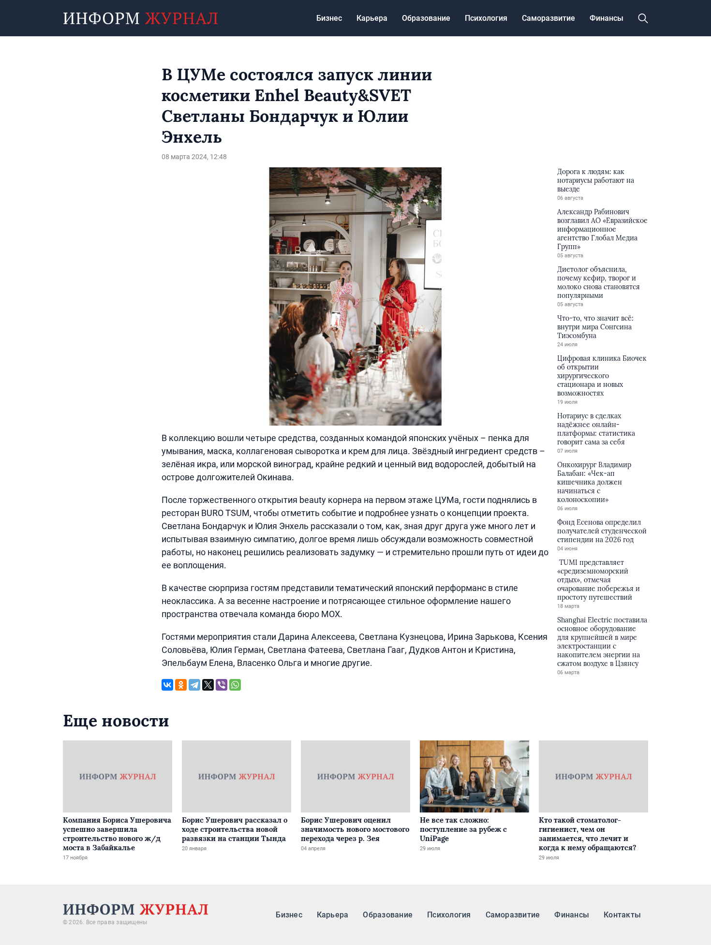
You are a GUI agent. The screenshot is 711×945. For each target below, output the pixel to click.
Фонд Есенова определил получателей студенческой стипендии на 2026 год (602, 531)
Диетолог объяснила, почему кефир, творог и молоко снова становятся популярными (598, 282)
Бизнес (329, 18)
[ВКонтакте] (167, 685)
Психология (486, 18)
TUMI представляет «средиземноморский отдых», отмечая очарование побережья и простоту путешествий (598, 580)
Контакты (622, 914)
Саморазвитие (548, 18)
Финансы (606, 18)
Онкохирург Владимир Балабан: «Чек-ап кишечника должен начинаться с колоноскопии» (594, 482)
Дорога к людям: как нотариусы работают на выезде (595, 180)
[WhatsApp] (235, 685)
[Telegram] (194, 685)
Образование (426, 18)
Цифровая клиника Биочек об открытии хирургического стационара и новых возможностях (602, 376)
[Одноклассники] (181, 685)
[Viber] (221, 685)
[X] (208, 685)
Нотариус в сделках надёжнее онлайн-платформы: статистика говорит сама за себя (596, 429)
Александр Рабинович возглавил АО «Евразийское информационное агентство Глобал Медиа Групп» (602, 229)
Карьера (371, 18)
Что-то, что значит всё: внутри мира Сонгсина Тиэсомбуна (595, 327)
